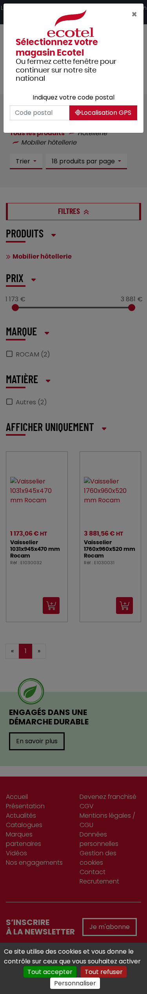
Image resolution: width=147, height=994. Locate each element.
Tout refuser (104, 971)
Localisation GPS (106, 112)
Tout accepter (50, 971)
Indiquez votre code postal (73, 97)
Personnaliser (75, 983)
